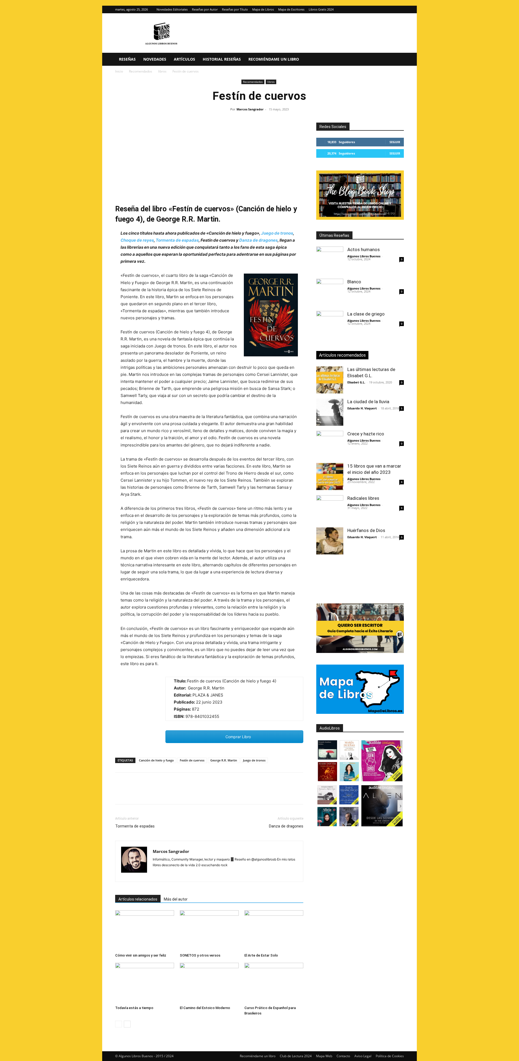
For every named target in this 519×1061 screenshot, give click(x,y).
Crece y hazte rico (365, 433)
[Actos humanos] (329, 260)
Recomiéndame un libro (273, 59)
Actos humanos (363, 249)
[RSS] (205, 874)
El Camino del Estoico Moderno (205, 1008)
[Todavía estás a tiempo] (144, 983)
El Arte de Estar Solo (261, 955)
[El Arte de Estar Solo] (273, 930)
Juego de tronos (277, 233)
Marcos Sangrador (250, 109)
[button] (397, 59)
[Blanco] (329, 292)
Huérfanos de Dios (366, 530)
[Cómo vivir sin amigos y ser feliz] (144, 930)
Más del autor (176, 899)
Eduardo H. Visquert (362, 408)
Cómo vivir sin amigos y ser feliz (140, 955)
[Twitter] (400, 9)
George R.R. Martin (223, 760)
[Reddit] (196, 874)
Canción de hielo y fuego (156, 760)
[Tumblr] (195, 793)
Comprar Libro (237, 736)
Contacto (343, 1056)
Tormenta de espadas (177, 240)
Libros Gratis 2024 (321, 9)
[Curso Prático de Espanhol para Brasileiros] (273, 983)
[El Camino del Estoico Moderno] (209, 983)
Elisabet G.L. (356, 382)
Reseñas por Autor (205, 9)
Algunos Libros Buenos (363, 256)
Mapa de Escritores (291, 9)
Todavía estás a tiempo (134, 1008)
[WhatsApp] (157, 793)
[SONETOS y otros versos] (209, 930)
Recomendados (140, 71)
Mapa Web (324, 1056)
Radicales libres (363, 498)
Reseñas (127, 59)
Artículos (184, 59)
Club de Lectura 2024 (296, 1056)
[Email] (182, 793)
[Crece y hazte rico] (329, 444)
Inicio (119, 71)
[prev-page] (118, 1024)
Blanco (354, 281)
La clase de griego (366, 314)
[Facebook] (120, 793)
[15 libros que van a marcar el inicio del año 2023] (329, 476)
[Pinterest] (145, 793)
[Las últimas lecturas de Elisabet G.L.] (329, 379)
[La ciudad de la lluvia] (329, 412)
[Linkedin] (170, 793)
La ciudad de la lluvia (368, 401)
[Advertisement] (209, 163)
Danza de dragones (258, 240)
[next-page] (127, 1024)
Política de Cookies (390, 1056)
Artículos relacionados (137, 899)
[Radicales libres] (329, 508)
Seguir (395, 142)
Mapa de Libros (263, 9)
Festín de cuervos (192, 760)
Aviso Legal (362, 1056)
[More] (208, 793)
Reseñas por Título (235, 9)
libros (162, 71)
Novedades (154, 59)
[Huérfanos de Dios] (329, 540)
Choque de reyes (137, 240)
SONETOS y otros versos (200, 955)
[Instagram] (391, 9)
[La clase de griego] (329, 324)
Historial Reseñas (222, 59)
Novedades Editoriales (172, 9)
